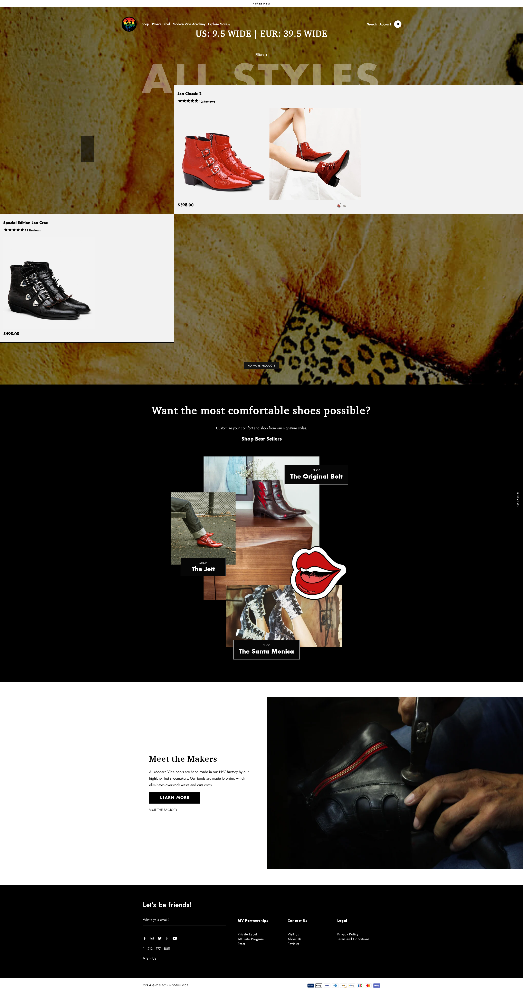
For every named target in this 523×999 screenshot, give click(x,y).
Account (385, 24)
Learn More (174, 798)
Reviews (293, 944)
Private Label (247, 934)
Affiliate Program (251, 939)
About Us (294, 939)
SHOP (316, 470)
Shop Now (262, 3)
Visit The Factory (163, 810)
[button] (518, 499)
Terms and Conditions (353, 939)
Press (241, 944)
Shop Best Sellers (261, 439)
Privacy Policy (347, 934)
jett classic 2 (189, 94)
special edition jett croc (25, 223)
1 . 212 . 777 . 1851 (156, 948)
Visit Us (149, 958)
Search (372, 24)
